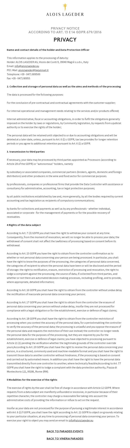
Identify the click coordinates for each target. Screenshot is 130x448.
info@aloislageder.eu (27, 66)
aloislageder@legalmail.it (33, 70)
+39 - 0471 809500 (30, 74)
